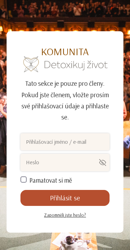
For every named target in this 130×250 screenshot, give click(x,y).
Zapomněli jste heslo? (65, 215)
